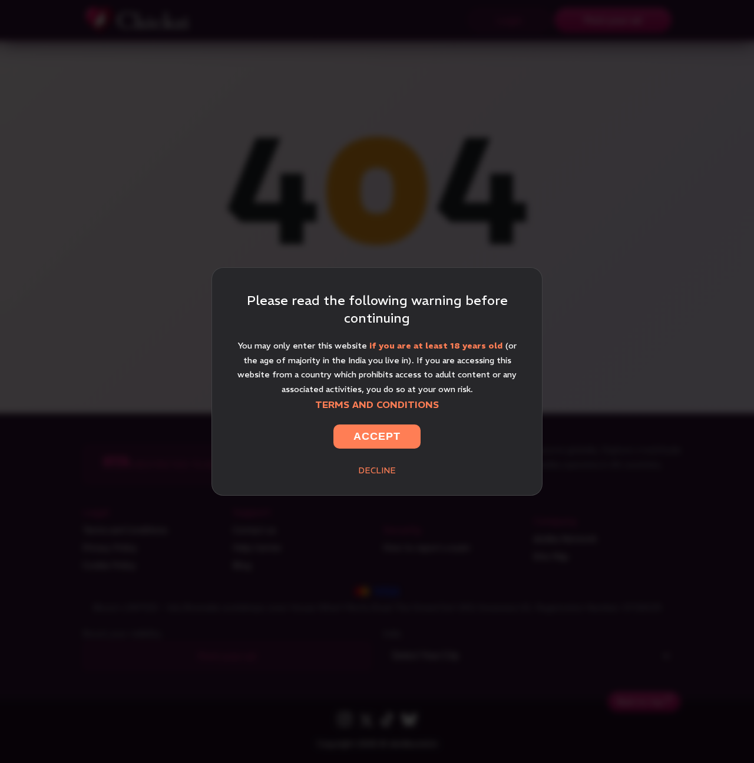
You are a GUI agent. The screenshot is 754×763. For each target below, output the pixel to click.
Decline (377, 470)
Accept (377, 436)
